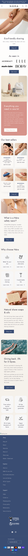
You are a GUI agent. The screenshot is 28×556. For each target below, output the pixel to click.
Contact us (5, 497)
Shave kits (5, 448)
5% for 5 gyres (6, 481)
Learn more (6, 267)
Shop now (9, 240)
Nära (15, 552)
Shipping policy (7, 501)
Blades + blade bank (8, 458)
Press (4, 485)
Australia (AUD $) (13, 542)
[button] (2, 6)
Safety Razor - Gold (21, 159)
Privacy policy (6, 504)
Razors (4, 445)
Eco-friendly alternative (8, 474)
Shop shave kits (10, 130)
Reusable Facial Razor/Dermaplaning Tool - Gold (7, 160)
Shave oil (5, 452)
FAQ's (4, 494)
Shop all (14, 48)
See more (14, 72)
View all (14, 194)
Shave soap (6, 455)
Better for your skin (7, 471)
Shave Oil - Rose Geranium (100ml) (21, 185)
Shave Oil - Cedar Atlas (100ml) (7, 184)
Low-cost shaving (7, 478)
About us (5, 468)
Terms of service (7, 511)
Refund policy (6, 508)
